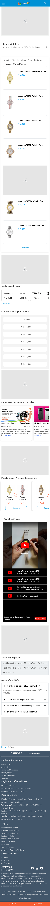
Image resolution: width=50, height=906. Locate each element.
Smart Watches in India (10, 839)
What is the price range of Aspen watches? (22, 686)
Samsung (12, 799)
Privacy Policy (6, 773)
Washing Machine (31, 895)
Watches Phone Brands (10, 830)
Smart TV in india (8, 841)
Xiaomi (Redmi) (21, 799)
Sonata (40, 816)
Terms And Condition (9, 770)
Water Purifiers (25, 898)
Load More (25, 248)
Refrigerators (17, 891)
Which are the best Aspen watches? (19, 699)
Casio (23, 816)
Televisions (41, 891)
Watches (5, 895)
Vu (41, 805)
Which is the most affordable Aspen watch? (22, 706)
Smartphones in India (9, 833)
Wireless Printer (7, 847)
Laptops (20, 895)
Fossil (28, 816)
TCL (37, 805)
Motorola (4, 802)
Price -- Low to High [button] (19, 60)
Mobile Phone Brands (9, 827)
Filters (39, 904)
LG (20, 805)
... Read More (7, 435)
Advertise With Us (8, 775)
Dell (25, 811)
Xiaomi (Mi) (31, 805)
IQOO (21, 802)
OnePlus (36, 799)
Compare (16, 508)
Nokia (11, 802)
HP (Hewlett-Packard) (16, 811)
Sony (24, 805)
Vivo (42, 799)
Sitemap (4, 778)
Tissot (13, 819)
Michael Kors (5, 819)
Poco (16, 802)
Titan (11, 816)
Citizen (19, 819)
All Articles (5, 863)
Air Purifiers (43, 895)
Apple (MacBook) (39, 811)
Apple (30, 799)
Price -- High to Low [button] (35, 60)
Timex (34, 816)
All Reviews (5, 860)
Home (3, 747)
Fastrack (17, 816)
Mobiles (7, 891)
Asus (30, 811)
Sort (14, 904)
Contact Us (5, 764)
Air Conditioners (29, 891)
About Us (4, 767)
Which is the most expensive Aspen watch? (22, 712)
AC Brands (5, 844)
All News (4, 857)
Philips (10, 808)
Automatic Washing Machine (12, 850)
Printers (12, 895)
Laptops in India (7, 836)
